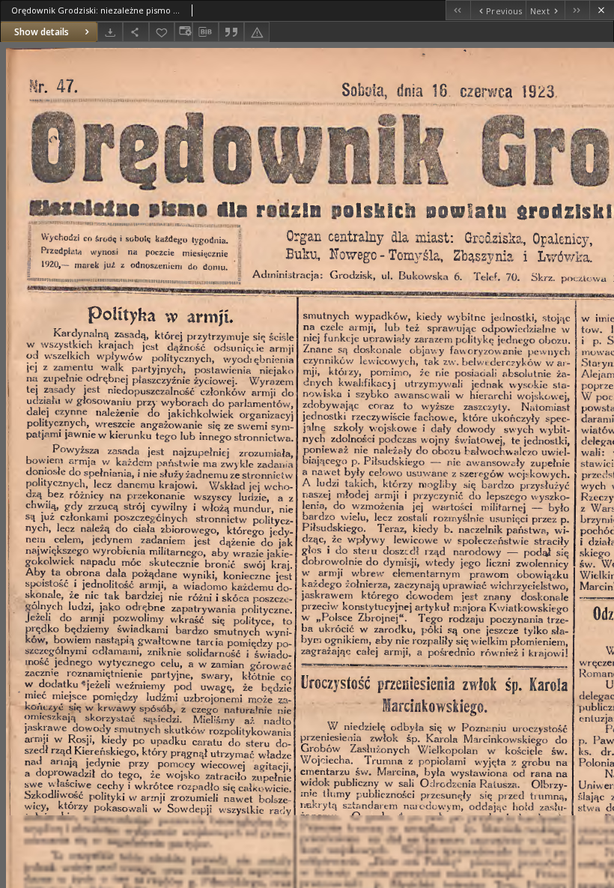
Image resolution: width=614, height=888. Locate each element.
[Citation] (231, 32)
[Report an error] (257, 32)
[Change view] (183, 32)
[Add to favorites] (161, 32)
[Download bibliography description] (205, 32)
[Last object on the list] (577, 10)
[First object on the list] (458, 10)
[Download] (110, 32)
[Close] (601, 10)
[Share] (135, 32)
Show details (41, 31)
